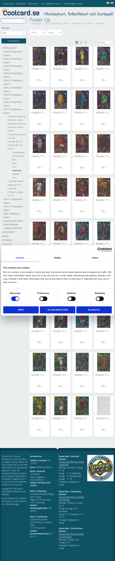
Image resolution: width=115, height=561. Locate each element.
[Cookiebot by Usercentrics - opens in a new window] (99, 250)
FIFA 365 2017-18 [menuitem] (15, 141)
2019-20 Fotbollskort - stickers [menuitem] (13, 97)
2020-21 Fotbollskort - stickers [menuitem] (13, 82)
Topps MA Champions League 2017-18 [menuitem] (15, 192)
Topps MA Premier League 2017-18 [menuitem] (15, 183)
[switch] (43, 298)
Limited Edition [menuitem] (19, 152)
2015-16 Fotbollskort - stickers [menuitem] (13, 208)
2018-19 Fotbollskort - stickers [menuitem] (13, 104)
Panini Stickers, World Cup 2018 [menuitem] (16, 136)
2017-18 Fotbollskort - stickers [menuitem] (13, 111)
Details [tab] (57, 258)
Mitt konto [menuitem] (33, 3)
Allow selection (57, 310)
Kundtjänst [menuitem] (69, 11)
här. (17, 504)
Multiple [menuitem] (16, 174)
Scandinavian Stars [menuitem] (18, 158)
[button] (37, 32)
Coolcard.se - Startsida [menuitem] (14, 3)
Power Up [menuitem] (17, 170)
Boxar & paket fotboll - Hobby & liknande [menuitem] (13, 223)
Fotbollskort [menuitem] (10, 48)
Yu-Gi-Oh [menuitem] (7, 244)
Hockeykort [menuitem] (9, 232)
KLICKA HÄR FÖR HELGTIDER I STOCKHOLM (71, 535)
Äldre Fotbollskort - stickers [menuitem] (12, 215)
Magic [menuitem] (6, 236)
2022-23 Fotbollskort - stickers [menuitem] (13, 75)
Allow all (94, 310)
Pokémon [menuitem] (7, 240)
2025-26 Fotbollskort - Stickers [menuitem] (13, 53)
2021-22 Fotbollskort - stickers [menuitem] (13, 89)
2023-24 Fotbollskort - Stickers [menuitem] (13, 68)
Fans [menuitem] (15, 177)
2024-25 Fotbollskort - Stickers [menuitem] (13, 61)
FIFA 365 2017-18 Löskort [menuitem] (14, 147)
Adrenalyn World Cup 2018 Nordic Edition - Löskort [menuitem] (16, 127)
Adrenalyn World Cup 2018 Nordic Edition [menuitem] (16, 118)
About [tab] (95, 258)
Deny (21, 310)
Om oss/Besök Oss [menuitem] (50, 3)
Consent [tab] (20, 258)
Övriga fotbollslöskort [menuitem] (13, 228)
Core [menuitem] (15, 167)
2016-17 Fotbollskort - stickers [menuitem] (13, 201)
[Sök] (24, 21)
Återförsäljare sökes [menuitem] (73, 3)
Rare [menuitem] (14, 163)
